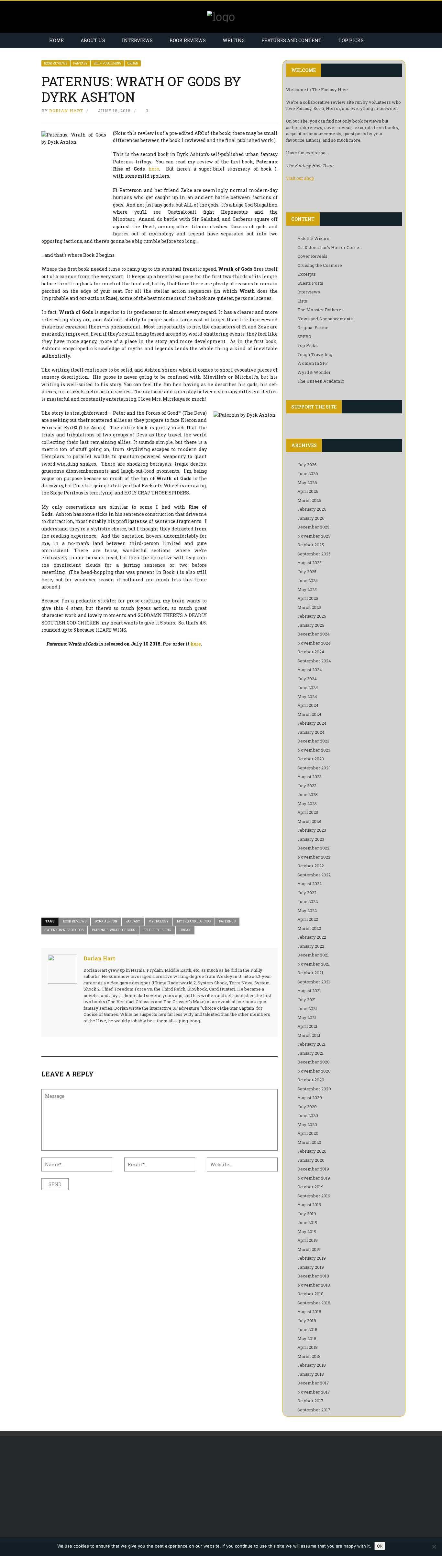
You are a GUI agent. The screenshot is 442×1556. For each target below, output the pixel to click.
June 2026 (307, 473)
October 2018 (310, 1294)
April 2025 (307, 598)
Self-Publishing (107, 63)
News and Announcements (325, 319)
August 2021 (309, 990)
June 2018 (307, 1329)
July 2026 (307, 465)
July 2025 (306, 572)
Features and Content (291, 40)
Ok (379, 1546)
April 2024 (307, 705)
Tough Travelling (314, 354)
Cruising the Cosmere (319, 265)
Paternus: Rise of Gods (64, 930)
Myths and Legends (194, 921)
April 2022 (307, 919)
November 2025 (313, 536)
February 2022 (311, 937)
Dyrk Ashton (106, 921)
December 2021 (313, 955)
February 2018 (311, 1365)
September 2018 (313, 1303)
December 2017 (313, 1383)
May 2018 (306, 1338)
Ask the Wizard (313, 238)
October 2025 (310, 545)
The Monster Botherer (320, 310)
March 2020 (309, 1142)
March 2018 (309, 1356)
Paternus (227, 921)
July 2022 (306, 893)
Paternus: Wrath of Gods (113, 930)
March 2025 (309, 607)
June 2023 (307, 794)
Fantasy (80, 63)
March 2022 (309, 928)
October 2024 (310, 652)
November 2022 (313, 857)
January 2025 (310, 625)
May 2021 (306, 1017)
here (154, 169)
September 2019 (313, 1196)
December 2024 (313, 634)
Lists (302, 301)
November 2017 (313, 1392)
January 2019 (310, 1267)
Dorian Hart (66, 110)
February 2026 (311, 509)
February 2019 (311, 1258)
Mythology (159, 921)
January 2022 (310, 946)
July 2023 (306, 786)
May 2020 (307, 1124)
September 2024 (314, 661)
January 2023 (310, 839)
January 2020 (311, 1160)
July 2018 (306, 1321)
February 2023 (311, 830)
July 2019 (306, 1214)
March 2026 (309, 500)
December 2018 (313, 1276)
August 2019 (309, 1204)
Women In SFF (312, 363)
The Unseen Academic (320, 381)
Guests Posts (310, 283)
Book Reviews (188, 40)
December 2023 (313, 741)
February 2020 (311, 1151)
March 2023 (309, 821)
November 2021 (313, 964)
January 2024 (311, 732)
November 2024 (314, 643)
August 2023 (309, 776)
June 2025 (307, 580)
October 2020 (310, 1080)
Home (56, 40)
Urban (132, 63)
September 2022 (314, 875)
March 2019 (309, 1249)
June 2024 (307, 687)
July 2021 (306, 1000)
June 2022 (307, 901)
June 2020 (307, 1115)
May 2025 (307, 589)
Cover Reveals (312, 256)
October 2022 (310, 866)
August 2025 (309, 562)
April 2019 (307, 1240)
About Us (93, 40)
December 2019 (313, 1169)
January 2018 (310, 1374)
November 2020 (314, 1071)
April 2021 (307, 1026)
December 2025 (313, 527)
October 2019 (310, 1187)
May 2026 (307, 482)
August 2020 (309, 1097)
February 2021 (311, 1044)
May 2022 (307, 910)
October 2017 (310, 1401)
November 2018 (313, 1285)
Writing (234, 40)
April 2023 (307, 812)
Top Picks (351, 40)
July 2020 (307, 1107)
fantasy (133, 921)
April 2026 (307, 491)
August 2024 (309, 669)
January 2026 (311, 518)
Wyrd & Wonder (314, 372)
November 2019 (313, 1178)
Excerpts (306, 274)
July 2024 (307, 679)
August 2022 (309, 883)
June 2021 (307, 1008)
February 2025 (311, 616)
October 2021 (310, 973)
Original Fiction (312, 327)
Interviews (137, 40)
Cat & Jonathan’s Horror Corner (329, 247)
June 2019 (307, 1222)
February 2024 (311, 723)
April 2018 (307, 1347)
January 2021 (310, 1053)
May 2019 (306, 1231)
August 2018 (309, 1311)
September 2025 (314, 554)
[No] (434, 1546)
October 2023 (310, 759)
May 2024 (307, 696)
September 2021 (313, 982)
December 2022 (313, 848)
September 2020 (314, 1089)
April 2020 (307, 1133)
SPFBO (304, 336)
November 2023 (313, 750)
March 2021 (308, 1035)
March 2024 (309, 714)
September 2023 (314, 768)
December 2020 (313, 1062)
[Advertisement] (95, 1489)
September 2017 (313, 1410)
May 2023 (307, 803)
